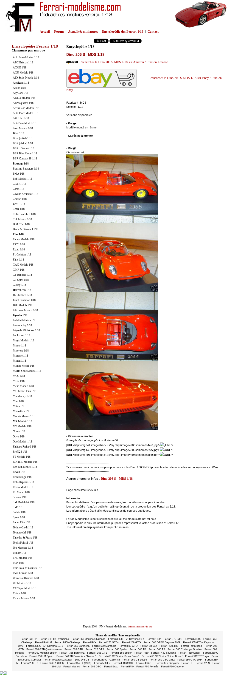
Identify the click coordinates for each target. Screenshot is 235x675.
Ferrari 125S (203, 663)
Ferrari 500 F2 (102, 663)
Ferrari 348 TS (157, 649)
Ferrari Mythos (71, 666)
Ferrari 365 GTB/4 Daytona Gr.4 (126, 639)
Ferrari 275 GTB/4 (109, 642)
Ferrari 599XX (193, 639)
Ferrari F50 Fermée (147, 666)
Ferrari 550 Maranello (104, 645)
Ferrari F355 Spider (121, 652)
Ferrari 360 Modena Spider (42, 652)
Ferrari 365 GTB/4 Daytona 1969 (162, 642)
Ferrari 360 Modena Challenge (88, 639)
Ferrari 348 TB (138, 649)
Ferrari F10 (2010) (123, 663)
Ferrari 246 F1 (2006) (52, 663)
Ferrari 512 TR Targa (197, 656)
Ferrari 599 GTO (128, 645)
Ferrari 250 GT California (106, 659)
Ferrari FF (187, 663)
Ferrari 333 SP (29, 639)
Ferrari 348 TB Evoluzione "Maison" (76, 656)
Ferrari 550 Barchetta (78, 645)
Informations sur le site (140, 626)
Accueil (45, 31)
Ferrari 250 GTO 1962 (162, 659)
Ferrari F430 (141, 652)
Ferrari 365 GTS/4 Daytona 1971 (44, 645)
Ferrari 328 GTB (73, 649)
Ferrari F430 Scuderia (163, 652)
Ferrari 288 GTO (131, 642)
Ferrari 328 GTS (95, 649)
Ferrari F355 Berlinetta (71, 652)
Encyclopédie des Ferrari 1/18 (122, 31)
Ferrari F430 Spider (189, 652)
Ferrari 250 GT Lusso (135, 659)
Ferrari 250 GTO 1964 (189, 659)
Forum (59, 31)
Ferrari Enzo (111, 666)
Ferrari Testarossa (191, 645)
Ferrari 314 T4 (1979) (79, 663)
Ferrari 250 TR (29, 663)
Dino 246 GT (82, 659)
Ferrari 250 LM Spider (41, 656)
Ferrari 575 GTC (173, 639)
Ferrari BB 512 (148, 645)
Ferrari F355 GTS (97, 652)
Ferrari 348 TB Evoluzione (54, 639)
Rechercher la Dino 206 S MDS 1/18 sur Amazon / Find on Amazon (123, 62)
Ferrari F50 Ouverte (172, 666)
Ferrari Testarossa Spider (58, 659)
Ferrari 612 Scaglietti (167, 663)
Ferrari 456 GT (144, 663)
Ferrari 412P (154, 639)
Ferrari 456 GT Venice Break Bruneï (119, 656)
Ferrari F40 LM (43, 642)
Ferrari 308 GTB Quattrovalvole (44, 649)
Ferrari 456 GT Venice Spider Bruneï (162, 656)
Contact (153, 31)
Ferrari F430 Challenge (67, 642)
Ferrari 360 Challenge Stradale (185, 649)
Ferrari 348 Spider (117, 649)
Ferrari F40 (127, 666)
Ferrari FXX (89, 642)
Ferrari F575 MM (168, 645)
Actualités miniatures (83, 31)
